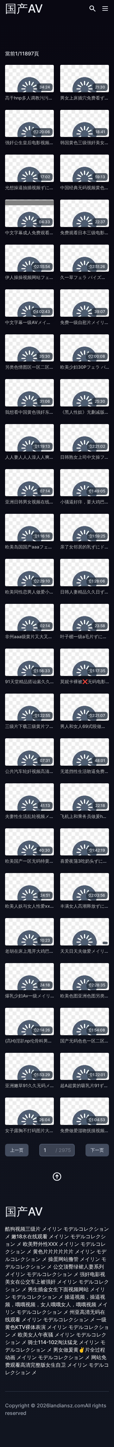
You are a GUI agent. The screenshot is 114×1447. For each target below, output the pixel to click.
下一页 (97, 1150)
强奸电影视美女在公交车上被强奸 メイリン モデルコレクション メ (57, 1281)
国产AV (24, 8)
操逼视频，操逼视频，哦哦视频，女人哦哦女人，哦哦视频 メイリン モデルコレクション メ (56, 1304)
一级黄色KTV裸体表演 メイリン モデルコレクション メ (57, 1327)
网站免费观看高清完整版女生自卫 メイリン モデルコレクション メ (57, 1365)
